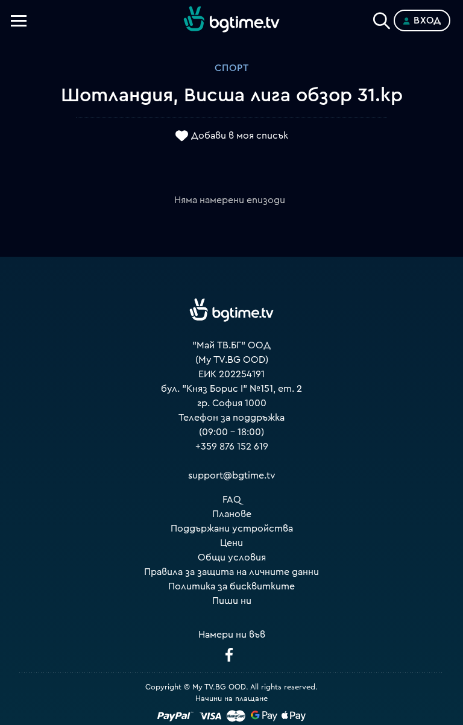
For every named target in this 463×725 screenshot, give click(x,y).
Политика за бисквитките (231, 586)
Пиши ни (231, 601)
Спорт (232, 68)
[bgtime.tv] (231, 309)
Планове (231, 514)
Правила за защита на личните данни (231, 572)
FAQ (231, 499)
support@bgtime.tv (232, 475)
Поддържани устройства (232, 528)
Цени (231, 543)
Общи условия (232, 557)
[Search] (381, 18)
